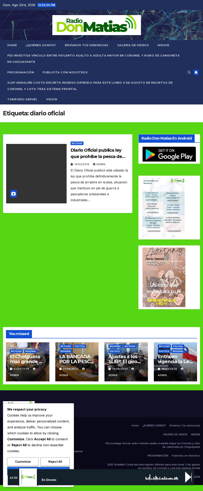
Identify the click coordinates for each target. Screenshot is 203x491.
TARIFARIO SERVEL (22, 99)
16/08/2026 (120, 368)
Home (12, 45)
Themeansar (75, 451)
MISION (163, 45)
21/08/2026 (22, 368)
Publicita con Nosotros (65, 72)
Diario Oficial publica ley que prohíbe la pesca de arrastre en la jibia (96, 156)
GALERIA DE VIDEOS (133, 45)
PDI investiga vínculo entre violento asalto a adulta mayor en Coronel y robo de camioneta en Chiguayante (93, 59)
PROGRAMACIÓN (20, 72)
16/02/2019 (82, 164)
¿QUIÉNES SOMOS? (41, 45)
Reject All (55, 461)
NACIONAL (115, 346)
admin (100, 164)
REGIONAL (30, 351)
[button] (189, 72)
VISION (51, 99)
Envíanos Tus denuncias (86, 45)
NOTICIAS (77, 143)
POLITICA (80, 346)
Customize (23, 461)
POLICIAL (178, 346)
